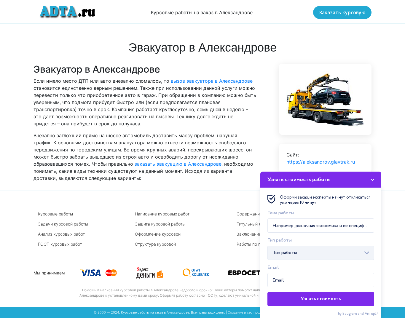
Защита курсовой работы (160, 223)
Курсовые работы (55, 213)
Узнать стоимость (321, 298)
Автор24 (372, 313)
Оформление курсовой (158, 233)
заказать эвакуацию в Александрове (178, 164)
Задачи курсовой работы (63, 223)
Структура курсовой (155, 244)
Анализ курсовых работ (61, 233)
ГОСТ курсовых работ (60, 244)
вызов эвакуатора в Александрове (212, 81)
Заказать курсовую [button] (342, 12)
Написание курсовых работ (162, 213)
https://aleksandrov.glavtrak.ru (320, 162)
